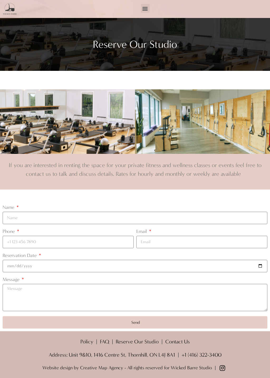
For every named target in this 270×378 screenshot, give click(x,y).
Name (9, 207)
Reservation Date (20, 255)
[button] (145, 8)
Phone (9, 231)
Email (142, 231)
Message (12, 279)
